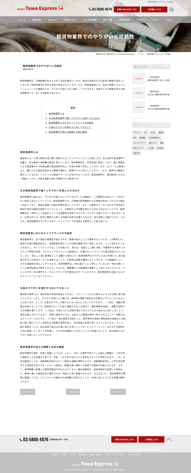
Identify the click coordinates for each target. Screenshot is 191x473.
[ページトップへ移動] (169, 439)
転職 (161, 143)
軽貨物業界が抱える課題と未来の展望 (68, 131)
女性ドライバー (138, 148)
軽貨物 (161, 132)
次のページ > (118, 391)
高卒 (134, 137)
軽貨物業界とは (56, 113)
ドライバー (137, 132)
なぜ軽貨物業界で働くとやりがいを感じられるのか (74, 118)
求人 (145, 132)
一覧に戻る (73, 391)
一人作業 (150, 148)
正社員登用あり (154, 137)
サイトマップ (134, 454)
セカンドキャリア (139, 143)
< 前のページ (27, 391)
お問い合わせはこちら (127, 9)
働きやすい (153, 143)
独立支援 (160, 148)
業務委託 (143, 137)
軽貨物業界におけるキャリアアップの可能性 (71, 122)
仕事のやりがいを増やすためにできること (70, 127)
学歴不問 (136, 153)
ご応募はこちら (154, 9)
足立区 (153, 132)
